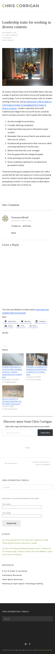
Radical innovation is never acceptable (41, 463)
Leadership (6, 38)
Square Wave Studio (45, 650)
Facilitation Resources (12, 575)
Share (27, 448)
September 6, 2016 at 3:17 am (21, 220)
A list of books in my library (14, 571)
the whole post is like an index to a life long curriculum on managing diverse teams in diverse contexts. (27, 104)
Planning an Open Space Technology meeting (22, 584)
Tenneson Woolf (19, 217)
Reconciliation (11, 463)
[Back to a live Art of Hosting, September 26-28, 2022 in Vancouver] (13, 391)
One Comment (8, 40)
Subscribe (45, 432)
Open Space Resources (12, 579)
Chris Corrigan (11, 35)
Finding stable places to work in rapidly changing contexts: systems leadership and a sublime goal (12, 372)
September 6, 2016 (9, 32)
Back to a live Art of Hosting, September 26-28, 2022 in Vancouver (12, 401)
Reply (13, 233)
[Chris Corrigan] (26, 5)
